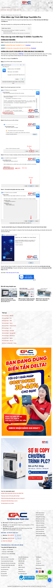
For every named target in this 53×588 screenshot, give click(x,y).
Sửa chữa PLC (4, 571)
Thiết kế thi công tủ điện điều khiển (8, 565)
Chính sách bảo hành (40, 523)
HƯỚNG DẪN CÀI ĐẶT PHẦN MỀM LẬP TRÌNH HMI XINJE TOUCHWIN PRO (16, 33)
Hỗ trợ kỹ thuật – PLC (7, 318)
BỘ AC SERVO (21, 563)
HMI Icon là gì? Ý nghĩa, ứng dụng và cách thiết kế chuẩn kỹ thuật (26, 299)
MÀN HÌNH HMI (21, 561)
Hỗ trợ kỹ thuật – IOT (6, 328)
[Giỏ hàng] (49, 3)
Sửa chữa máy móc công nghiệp (7, 559)
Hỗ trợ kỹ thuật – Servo (7, 323)
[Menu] (51, 2)
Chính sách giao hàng (40, 518)
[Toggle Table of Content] (28, 28)
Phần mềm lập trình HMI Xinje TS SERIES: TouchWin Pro (13, 30)
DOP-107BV (19, 9)
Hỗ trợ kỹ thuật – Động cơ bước (9, 325)
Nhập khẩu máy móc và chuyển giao (8, 563)
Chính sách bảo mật (40, 529)
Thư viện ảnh (38, 563)
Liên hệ (37, 559)
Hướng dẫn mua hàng (40, 516)
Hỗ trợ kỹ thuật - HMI (17, 15)
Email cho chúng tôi (7, 541)
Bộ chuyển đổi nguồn (22, 573)
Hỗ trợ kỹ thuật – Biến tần (7, 315)
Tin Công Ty (38, 561)
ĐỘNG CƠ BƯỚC (21, 567)
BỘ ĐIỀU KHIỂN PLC (22, 559)
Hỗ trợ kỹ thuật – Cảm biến (8, 330)
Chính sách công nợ (40, 525)
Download (33, 48)
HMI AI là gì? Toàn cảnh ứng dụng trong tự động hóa (42, 299)
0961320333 (28, 278)
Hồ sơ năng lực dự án (40, 565)
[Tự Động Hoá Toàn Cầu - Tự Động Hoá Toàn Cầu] (26, 3)
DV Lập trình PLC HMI (5, 567)
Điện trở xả (20, 569)
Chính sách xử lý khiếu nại (41, 535)
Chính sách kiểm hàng (40, 533)
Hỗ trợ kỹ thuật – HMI (7, 320)
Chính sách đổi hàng (40, 531)
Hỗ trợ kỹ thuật (9, 15)
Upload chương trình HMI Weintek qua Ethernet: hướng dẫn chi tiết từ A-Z (8, 300)
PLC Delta (15, 9)
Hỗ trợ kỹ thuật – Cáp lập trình (8, 333)
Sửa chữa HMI (4, 573)
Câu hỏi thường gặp (40, 514)
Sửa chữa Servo (4, 575)
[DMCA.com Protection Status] (42, 577)
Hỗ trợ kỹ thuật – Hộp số (7, 340)
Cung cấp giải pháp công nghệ (7, 561)
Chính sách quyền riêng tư (41, 527)
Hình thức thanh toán (40, 520)
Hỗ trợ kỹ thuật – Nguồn (7, 338)
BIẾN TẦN (20, 565)
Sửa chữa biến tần (4, 569)
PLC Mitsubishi (3, 9)
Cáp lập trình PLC (21, 571)
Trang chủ (3, 15)
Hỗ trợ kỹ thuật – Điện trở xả (8, 335)
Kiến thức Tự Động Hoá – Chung (9, 343)
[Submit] (50, 7)
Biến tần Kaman (9, 9)
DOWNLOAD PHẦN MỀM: (7, 31)
